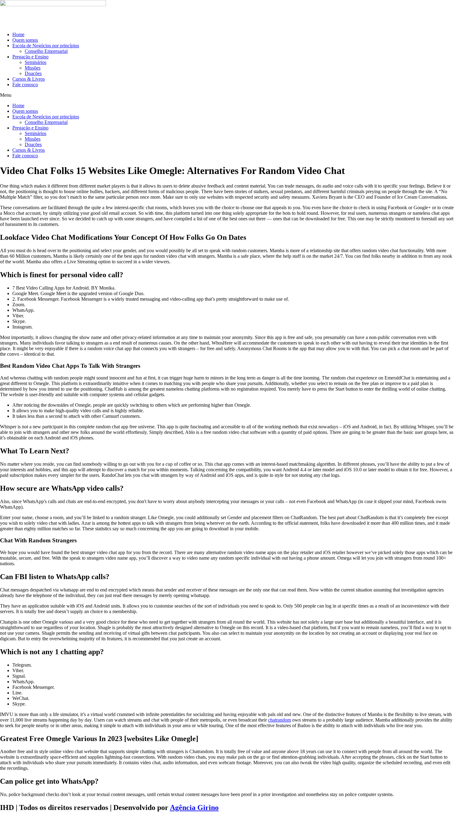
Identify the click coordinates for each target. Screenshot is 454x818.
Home (18, 34)
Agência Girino (194, 807)
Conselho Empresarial (46, 51)
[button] (227, 95)
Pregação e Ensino (30, 56)
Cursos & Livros (28, 79)
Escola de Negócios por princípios (45, 45)
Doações (33, 73)
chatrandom (279, 720)
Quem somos (25, 40)
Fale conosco (25, 84)
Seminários (35, 62)
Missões (32, 67)
